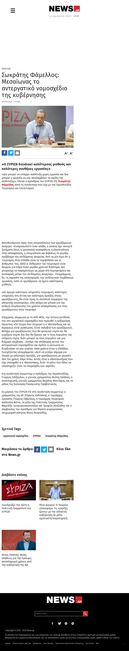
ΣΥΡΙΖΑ (36, 436)
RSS (97, 643)
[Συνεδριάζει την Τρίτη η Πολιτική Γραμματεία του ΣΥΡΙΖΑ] (19, 490)
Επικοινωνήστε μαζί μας (22, 643)
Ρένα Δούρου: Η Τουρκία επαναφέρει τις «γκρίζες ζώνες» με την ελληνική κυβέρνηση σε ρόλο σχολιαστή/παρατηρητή (53, 511)
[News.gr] (64, 9)
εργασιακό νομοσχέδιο (15, 436)
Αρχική (8, 643)
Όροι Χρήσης (48, 643)
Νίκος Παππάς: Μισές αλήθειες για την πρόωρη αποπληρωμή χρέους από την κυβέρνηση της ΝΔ (17, 559)
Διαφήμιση (37, 643)
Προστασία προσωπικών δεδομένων (69, 643)
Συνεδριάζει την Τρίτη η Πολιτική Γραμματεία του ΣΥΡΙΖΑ (16, 508)
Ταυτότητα (90, 643)
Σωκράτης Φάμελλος (57, 436)
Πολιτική (6, 68)
